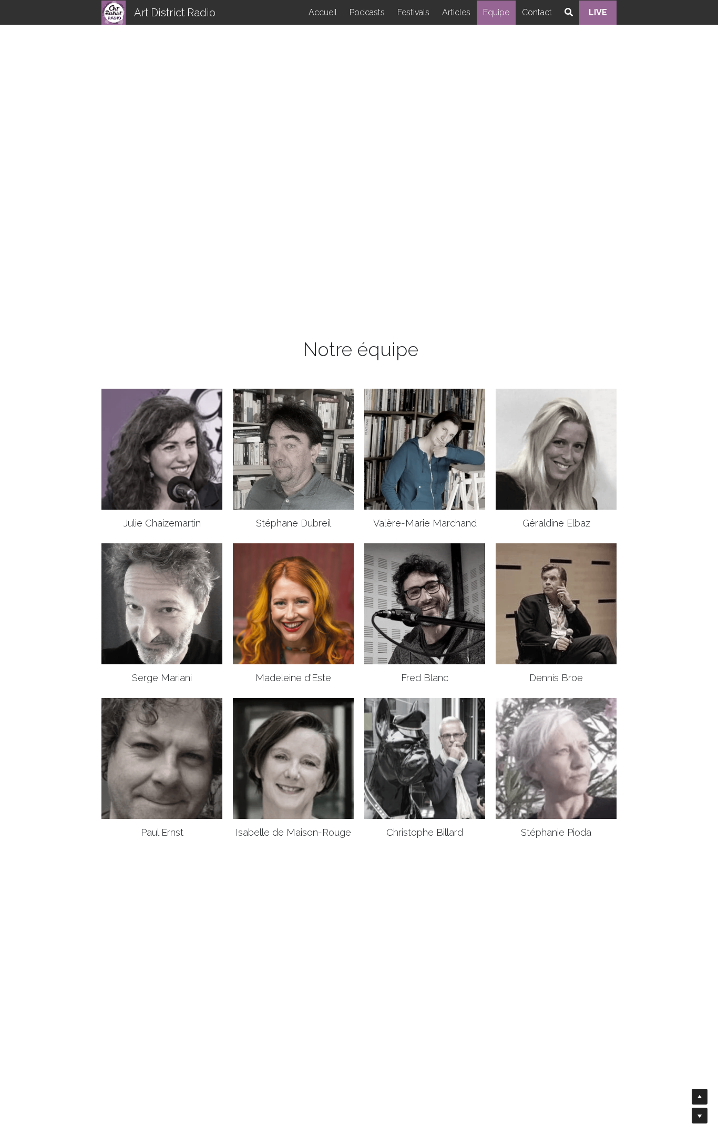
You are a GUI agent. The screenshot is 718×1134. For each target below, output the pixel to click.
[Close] (488, 475)
